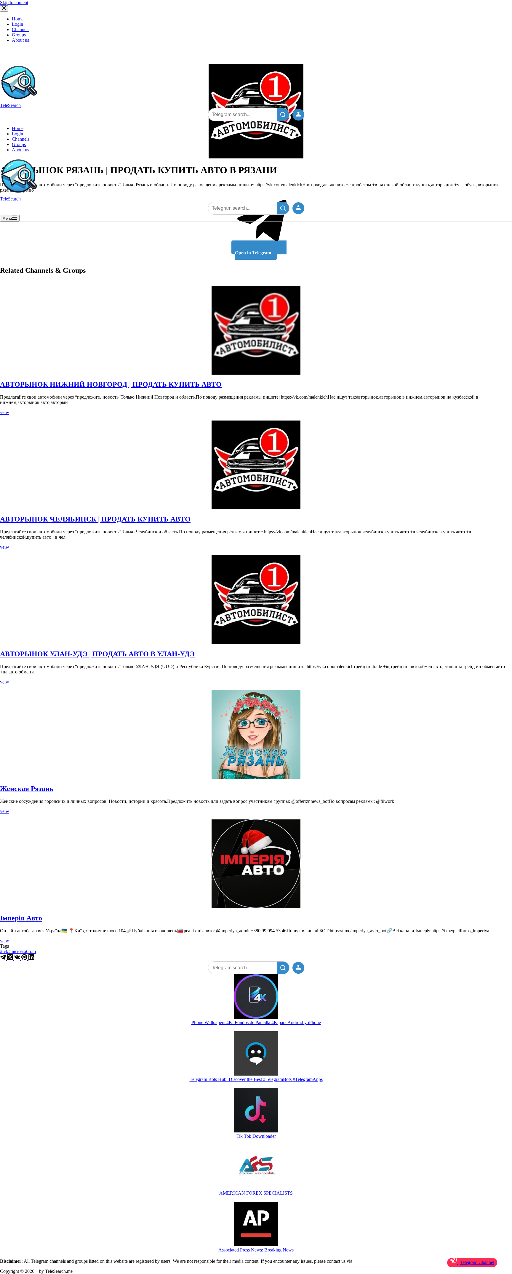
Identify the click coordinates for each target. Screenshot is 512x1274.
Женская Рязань (26, 788)
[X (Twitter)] (10, 958)
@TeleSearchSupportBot (376, 1261)
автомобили (22, 951)
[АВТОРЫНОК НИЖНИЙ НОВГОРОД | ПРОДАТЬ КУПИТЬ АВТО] (256, 330)
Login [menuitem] (17, 24)
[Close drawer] (4, 8)
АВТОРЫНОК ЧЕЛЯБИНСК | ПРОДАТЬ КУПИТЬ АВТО (95, 519)
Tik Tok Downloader (256, 1136)
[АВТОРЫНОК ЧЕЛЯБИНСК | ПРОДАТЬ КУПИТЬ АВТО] (256, 465)
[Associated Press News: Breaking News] (256, 1224)
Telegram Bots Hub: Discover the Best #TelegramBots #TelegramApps (256, 1079)
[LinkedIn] (31, 958)
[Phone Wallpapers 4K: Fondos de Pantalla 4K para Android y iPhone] (256, 997)
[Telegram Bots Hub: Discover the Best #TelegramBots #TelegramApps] (256, 1054)
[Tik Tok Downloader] (256, 1111)
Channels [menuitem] (20, 29)
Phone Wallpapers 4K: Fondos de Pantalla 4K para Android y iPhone (256, 1022)
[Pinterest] (24, 958)
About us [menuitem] (20, 40)
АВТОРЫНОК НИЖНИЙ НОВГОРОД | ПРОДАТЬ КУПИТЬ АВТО (111, 384)
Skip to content (14, 2)
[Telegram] (3, 958)
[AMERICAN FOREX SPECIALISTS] (256, 1167)
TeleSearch (10, 105)
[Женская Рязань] (256, 734)
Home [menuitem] (17, 18)
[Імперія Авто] (256, 863)
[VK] (17, 958)
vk (4, 951)
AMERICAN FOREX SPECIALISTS (256, 1193)
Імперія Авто (21, 918)
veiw (4, 412)
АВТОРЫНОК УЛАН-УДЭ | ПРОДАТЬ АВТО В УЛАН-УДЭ (97, 654)
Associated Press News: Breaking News (256, 1249)
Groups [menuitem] (19, 34)
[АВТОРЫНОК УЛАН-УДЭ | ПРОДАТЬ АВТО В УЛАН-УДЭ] (256, 599)
